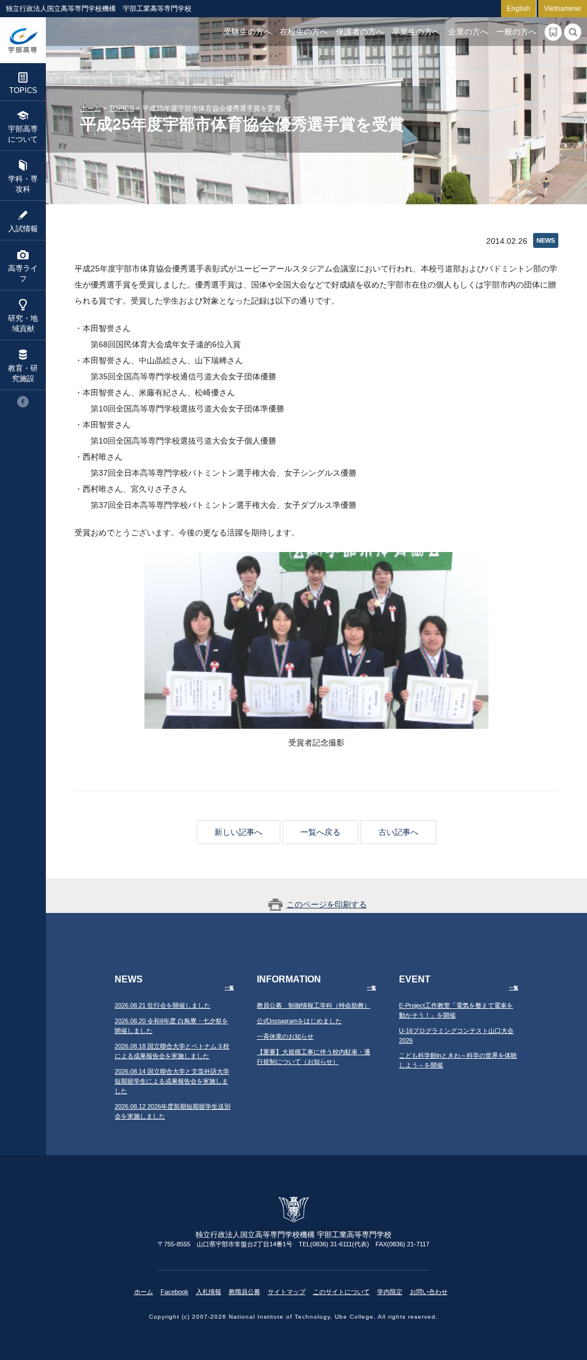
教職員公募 (244, 1291)
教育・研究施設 (23, 373)
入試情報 (23, 228)
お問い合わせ (429, 1291)
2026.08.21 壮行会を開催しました (162, 1005)
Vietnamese (562, 9)
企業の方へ (468, 31)
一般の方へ (516, 31)
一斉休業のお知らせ (285, 1036)
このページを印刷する (327, 904)
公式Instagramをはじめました (299, 1020)
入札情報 (208, 1291)
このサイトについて (341, 1291)
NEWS (546, 240)
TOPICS (23, 90)
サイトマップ (287, 1291)
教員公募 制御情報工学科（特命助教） (313, 1005)
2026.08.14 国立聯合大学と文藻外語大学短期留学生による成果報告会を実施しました (172, 1081)
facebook (23, 401)
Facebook (175, 1291)
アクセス (553, 32)
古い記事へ (398, 832)
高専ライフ (23, 273)
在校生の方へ (304, 31)
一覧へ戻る (320, 832)
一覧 (229, 987)
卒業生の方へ (416, 31)
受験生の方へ (248, 31)
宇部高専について (23, 134)
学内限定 (389, 1291)
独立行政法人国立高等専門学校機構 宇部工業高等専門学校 (23, 40)
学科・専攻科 (23, 183)
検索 (572, 32)
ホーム (90, 108)
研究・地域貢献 (23, 323)
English (518, 9)
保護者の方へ (360, 31)
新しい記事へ (238, 832)
